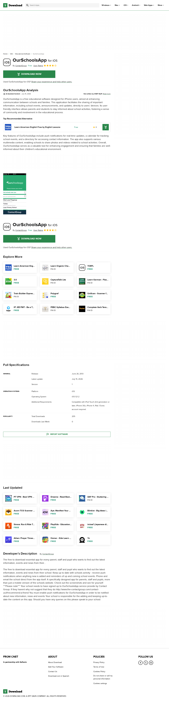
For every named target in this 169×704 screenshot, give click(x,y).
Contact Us (52, 671)
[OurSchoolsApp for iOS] (7, 62)
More (160, 5)
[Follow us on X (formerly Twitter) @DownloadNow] (146, 663)
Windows (105, 5)
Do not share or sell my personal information (102, 677)
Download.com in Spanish (58, 676)
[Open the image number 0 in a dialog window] (14, 193)
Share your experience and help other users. (51, 81)
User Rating (38, 66)
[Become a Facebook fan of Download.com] (140, 663)
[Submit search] (27, 5)
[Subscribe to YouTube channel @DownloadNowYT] (151, 663)
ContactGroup (48, 554)
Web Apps (148, 5)
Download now (31, 74)
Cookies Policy (99, 671)
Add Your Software (55, 667)
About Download (55, 662)
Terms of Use (98, 667)
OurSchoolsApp (35, 60)
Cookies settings (100, 683)
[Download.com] (12, 5)
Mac (116, 5)
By (20, 66)
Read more (107, 94)
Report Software (59, 434)
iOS (125, 5)
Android (135, 5)
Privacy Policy (98, 662)
